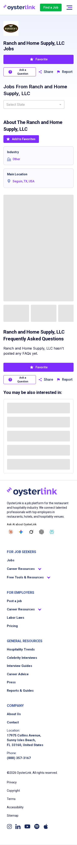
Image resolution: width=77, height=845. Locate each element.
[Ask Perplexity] (52, 532)
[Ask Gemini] (21, 532)
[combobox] (33, 104)
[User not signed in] (69, 7)
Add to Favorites (24, 139)
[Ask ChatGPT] (41, 532)
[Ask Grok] (31, 532)
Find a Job (50, 7)
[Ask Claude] (11, 532)
